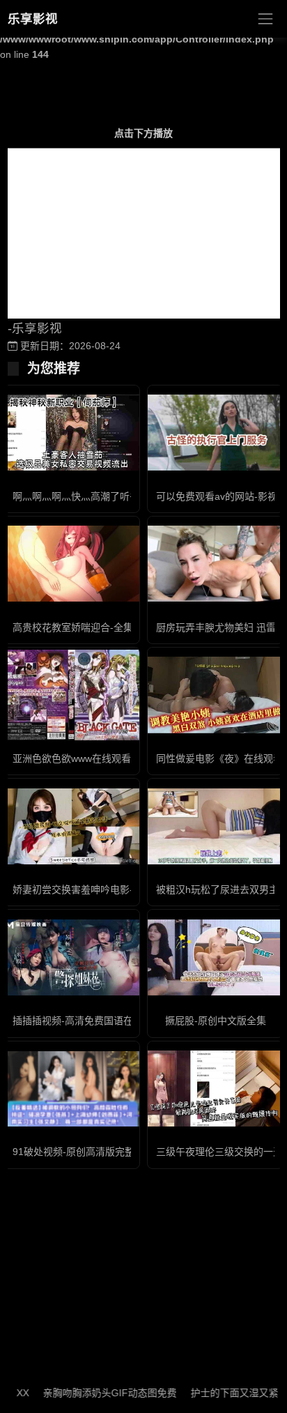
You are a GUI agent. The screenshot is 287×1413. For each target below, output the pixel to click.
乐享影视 (33, 19)
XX (10, 1392)
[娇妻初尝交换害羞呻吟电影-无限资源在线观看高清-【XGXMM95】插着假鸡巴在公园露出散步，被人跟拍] (71, 826)
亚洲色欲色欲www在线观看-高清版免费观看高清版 (122, 758)
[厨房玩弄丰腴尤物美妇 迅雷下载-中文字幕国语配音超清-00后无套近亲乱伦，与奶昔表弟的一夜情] (215, 564)
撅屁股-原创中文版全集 (215, 1020)
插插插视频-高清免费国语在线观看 (87, 1020)
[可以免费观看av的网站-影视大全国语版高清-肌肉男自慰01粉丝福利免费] (215, 433)
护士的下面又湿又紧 (222, 1392)
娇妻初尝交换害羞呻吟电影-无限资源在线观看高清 (122, 889)
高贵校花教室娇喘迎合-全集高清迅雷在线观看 (112, 627)
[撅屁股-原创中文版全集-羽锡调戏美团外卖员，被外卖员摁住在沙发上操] (215, 957)
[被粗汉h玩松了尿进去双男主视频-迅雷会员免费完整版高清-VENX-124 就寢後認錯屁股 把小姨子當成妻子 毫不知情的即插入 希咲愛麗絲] (215, 826)
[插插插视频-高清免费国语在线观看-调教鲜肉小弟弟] (71, 957)
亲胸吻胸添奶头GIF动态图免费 (97, 1392)
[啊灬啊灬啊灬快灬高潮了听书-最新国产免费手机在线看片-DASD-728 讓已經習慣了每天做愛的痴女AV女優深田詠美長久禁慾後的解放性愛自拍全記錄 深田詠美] (71, 433)
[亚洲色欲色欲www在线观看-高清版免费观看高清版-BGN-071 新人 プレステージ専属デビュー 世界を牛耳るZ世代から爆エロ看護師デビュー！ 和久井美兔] (71, 695)
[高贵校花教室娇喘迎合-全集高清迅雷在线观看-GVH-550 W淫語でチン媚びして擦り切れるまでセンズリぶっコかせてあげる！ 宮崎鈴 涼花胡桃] (71, 564)
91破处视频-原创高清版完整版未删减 (93, 1151)
